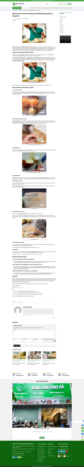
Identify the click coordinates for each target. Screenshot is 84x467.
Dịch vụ (61, 18)
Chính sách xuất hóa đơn (42, 451)
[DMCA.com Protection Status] (20, 457)
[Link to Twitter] (64, 451)
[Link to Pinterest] (67, 451)
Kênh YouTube (50, 452)
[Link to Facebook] (59, 451)
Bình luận (15, 329)
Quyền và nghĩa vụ (41, 459)
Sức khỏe (61, 24)
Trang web (35, 339)
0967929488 (65, 375)
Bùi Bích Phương (25, 18)
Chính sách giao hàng (41, 446)
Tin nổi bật (61, 29)
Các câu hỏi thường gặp (42, 456)
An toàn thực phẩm (63, 16)
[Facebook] (54, 318)
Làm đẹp (61, 19)
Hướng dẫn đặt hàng (41, 458)
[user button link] (68, 4)
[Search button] (47, 4)
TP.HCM (67, 456)
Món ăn (61, 22)
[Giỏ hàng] (71, 4)
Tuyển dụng (62, 32)
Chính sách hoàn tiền (41, 449)
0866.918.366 (64, 446)
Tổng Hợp (61, 30)
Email (25, 339)
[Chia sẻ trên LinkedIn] (21, 302)
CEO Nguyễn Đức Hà (51, 448)
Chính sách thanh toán (41, 454)
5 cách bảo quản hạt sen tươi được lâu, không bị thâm (48, 361)
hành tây (16, 54)
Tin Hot (61, 27)
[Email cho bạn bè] (17, 302)
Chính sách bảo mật (41, 453)
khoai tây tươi (34, 149)
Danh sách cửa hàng (51, 455)
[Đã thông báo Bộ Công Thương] (14, 457)
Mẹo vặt (17, 10)
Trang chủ (14, 10)
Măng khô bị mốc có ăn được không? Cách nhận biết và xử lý (34, 361)
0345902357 (50, 375)
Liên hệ (49, 450)
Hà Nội (61, 456)
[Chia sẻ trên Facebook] (13, 302)
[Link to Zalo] (62, 451)
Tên (14, 339)
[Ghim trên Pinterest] (19, 302)
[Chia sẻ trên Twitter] (15, 302)
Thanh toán (61, 26)
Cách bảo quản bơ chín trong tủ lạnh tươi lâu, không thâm (18, 361)
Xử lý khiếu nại (40, 461)
